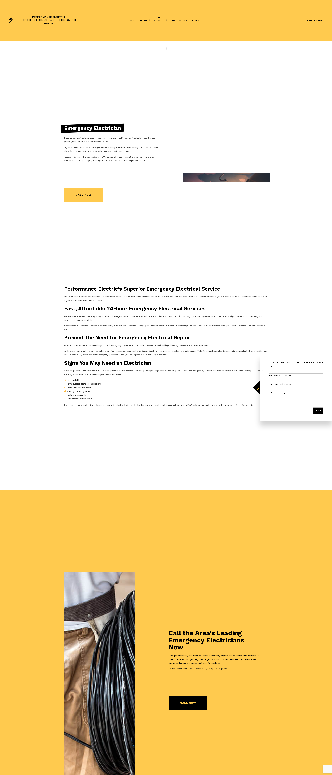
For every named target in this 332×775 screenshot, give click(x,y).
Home (132, 20)
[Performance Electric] (11, 20)
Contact (197, 20)
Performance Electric (48, 17)
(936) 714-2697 (314, 20)
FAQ (173, 20)
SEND (318, 411)
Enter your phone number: (280, 375)
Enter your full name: (278, 367)
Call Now (84, 194)
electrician (79, 296)
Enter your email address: (280, 384)
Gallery (183, 20)
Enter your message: (278, 393)
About (143, 20)
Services (159, 20)
